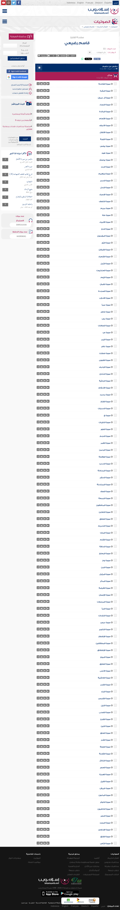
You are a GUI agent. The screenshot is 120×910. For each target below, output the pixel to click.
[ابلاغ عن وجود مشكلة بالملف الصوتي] (41, 83)
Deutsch (99, 3)
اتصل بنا (31, 903)
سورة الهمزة (105, 774)
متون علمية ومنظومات (89, 862)
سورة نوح (106, 560)
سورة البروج (105, 657)
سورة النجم (105, 436)
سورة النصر (106, 816)
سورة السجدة (104, 291)
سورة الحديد (105, 464)
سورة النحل (105, 187)
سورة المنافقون (103, 505)
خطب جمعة (113, 870)
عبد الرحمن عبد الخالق (26, 177)
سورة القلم (105, 540)
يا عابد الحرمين (27, 204)
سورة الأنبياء (105, 222)
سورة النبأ (106, 609)
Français (89, 3)
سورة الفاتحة (104, 84)
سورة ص (107, 332)
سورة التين (106, 726)
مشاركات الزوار (15, 858)
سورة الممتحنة (104, 485)
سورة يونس (105, 146)
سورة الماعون (105, 795)
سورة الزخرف (105, 367)
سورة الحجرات (104, 408)
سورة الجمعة (104, 498)
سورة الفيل (105, 781)
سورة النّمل (105, 264)
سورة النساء (105, 105)
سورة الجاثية (105, 381)
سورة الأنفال (105, 132)
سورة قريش (105, 788)
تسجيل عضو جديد (20, 89)
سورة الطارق (105, 664)
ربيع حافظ (29, 192)
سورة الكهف (105, 201)
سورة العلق (105, 733)
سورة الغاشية (104, 678)
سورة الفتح (106, 402)
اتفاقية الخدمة (41, 903)
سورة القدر (106, 740)
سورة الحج (106, 229)
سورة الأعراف (105, 125)
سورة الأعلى (105, 671)
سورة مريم (105, 208)
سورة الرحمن (105, 450)
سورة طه (106, 215)
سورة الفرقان (105, 250)
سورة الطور (106, 429)
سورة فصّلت (105, 353)
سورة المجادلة (104, 471)
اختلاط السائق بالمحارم (24, 197)
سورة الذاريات (105, 422)
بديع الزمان (28, 189)
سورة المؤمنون (104, 236)
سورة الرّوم (106, 277)
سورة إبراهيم (104, 174)
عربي (116, 3)
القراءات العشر (73, 874)
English (80, 3)
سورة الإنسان (105, 595)
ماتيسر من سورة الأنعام (24, 159)
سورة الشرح (105, 719)
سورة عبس (105, 623)
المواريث (37, 858)
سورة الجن (106, 567)
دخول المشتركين (17, 58)
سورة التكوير (105, 629)
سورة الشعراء (104, 257)
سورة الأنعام (105, 119)
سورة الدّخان (105, 374)
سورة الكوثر (105, 802)
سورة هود (106, 153)
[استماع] (48, 83)
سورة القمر (106, 443)
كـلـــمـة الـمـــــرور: (25, 51)
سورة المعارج (105, 553)
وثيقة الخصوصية (54, 903)
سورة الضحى (105, 712)
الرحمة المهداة (73, 858)
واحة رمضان (74, 862)
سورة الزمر (106, 340)
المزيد (25, 139)
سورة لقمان (105, 284)
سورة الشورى (105, 360)
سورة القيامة (105, 588)
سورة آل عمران (104, 98)
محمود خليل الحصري (26, 162)
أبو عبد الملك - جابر (26, 207)
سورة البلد (106, 692)
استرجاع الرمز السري (19, 85)
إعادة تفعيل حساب (20, 93)
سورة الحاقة (105, 547)
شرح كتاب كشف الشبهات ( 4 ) (21, 174)
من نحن (24, 903)
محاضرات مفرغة (112, 866)
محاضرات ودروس (111, 862)
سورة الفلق (105, 837)
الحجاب (29, 181)
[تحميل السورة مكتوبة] (38, 83)
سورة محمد (105, 395)
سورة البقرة (105, 91)
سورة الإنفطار (104, 636)
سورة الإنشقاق (104, 650)
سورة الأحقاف (104, 388)
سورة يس (106, 319)
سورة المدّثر (105, 581)
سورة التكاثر (105, 761)
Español (108, 3)
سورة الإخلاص (104, 830)
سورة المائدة (105, 112)
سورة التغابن (105, 512)
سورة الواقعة (105, 457)
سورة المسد (105, 823)
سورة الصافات (104, 326)
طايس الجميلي (28, 185)
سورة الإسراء (105, 194)
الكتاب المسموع (112, 874)
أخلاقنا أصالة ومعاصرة (21, 127)
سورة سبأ (106, 305)
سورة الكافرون (104, 809)
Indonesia (71, 3)
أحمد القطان (29, 200)
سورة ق (107, 415)
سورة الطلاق (105, 519)
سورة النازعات (104, 616)
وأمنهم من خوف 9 (23, 111)
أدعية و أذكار (94, 870)
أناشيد (96, 858)
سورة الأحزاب (105, 298)
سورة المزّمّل (105, 574)
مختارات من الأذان (91, 866)
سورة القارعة (105, 754)
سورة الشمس (104, 698)
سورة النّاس (105, 843)
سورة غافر (106, 346)
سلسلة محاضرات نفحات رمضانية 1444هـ (17, 118)
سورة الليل (106, 705)
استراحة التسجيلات (91, 874)
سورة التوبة (105, 139)
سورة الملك (105, 533)
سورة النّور (106, 243)
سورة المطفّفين (103, 643)
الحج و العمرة (74, 866)
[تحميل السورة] (44, 83)
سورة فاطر (106, 312)
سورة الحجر (105, 181)
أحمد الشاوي (28, 170)
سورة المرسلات (104, 602)
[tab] (77, 68)
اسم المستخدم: (24, 44)
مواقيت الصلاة (34, 862)
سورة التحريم (104, 526)
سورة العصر (105, 768)
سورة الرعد (106, 167)
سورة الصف (105, 491)
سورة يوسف (105, 160)
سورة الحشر (105, 477)
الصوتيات (102, 22)
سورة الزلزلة (105, 747)
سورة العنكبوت (103, 270)
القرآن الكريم (113, 858)
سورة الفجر (105, 685)
